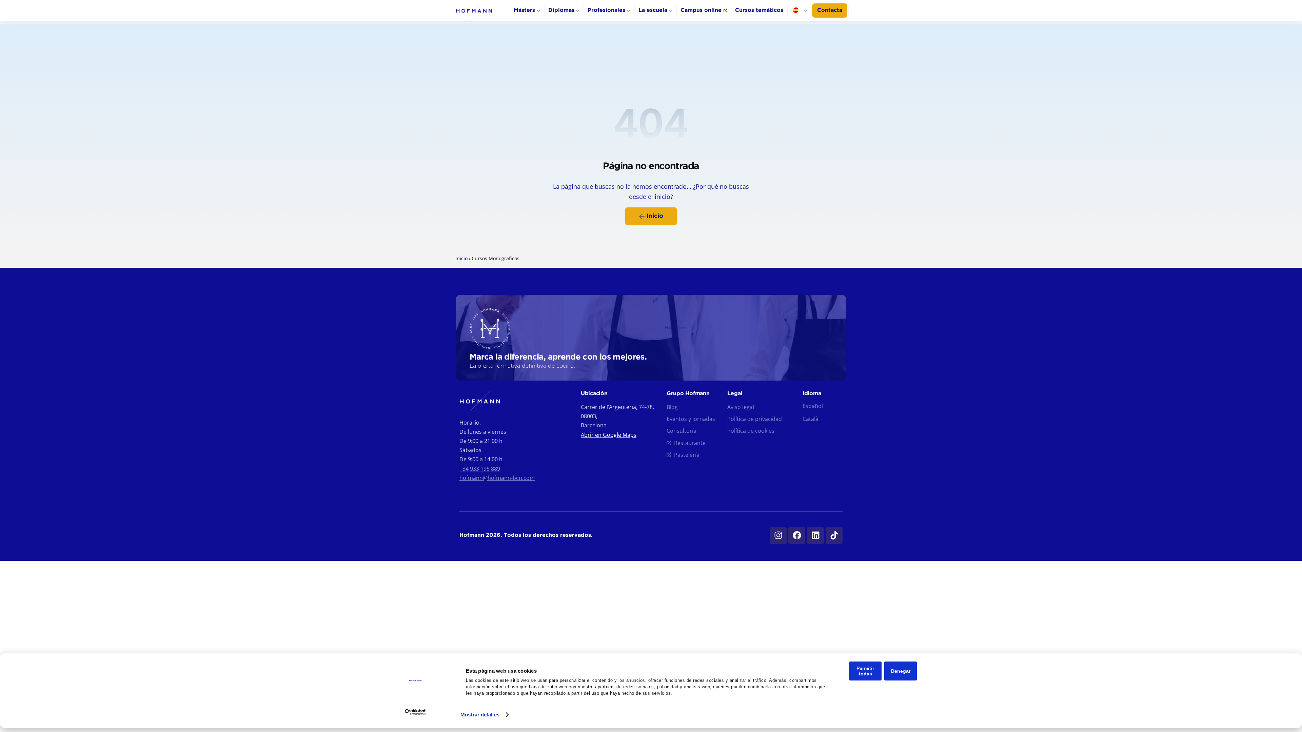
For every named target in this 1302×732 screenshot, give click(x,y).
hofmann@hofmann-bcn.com (497, 478)
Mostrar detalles (479, 714)
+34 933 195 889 (479, 468)
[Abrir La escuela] (670, 11)
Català (810, 418)
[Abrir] (805, 11)
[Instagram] (778, 535)
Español (813, 406)
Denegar (900, 671)
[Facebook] (796, 535)
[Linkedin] (815, 535)
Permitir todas (865, 671)
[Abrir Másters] (538, 11)
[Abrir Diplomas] (577, 11)
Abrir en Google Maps (608, 435)
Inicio (461, 258)
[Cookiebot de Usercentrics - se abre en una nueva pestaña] (415, 712)
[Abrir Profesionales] (628, 11)
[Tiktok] (834, 535)
